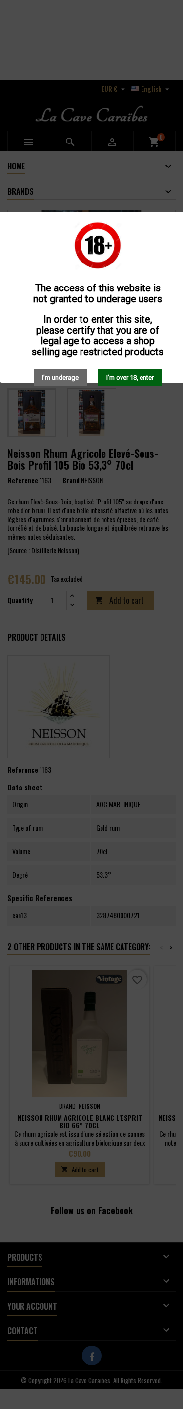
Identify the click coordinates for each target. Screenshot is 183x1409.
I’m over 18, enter (130, 377)
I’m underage (60, 377)
